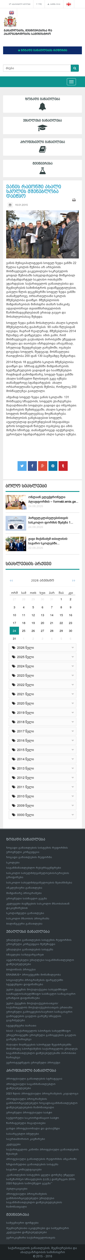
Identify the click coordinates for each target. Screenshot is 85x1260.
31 (51, 599)
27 (14, 599)
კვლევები (13, 1144)
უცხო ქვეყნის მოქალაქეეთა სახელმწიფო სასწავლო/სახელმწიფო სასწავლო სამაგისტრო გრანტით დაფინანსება (41, 993)
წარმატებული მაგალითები (26, 1123)
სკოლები (13, 862)
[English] (11, 12)
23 (70, 623)
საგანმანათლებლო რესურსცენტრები (33, 867)
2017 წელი (24, 731)
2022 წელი (24, 684)
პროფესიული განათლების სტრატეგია (34, 1078)
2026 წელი (24, 647)
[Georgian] (68, 4)
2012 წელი (24, 777)
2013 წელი (24, 768)
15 (61, 615)
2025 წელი (24, 656)
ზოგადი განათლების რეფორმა (29, 857)
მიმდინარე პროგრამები (24, 893)
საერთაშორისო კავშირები (25, 1138)
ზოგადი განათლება (42, 99)
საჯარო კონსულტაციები (24, 1169)
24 (14, 631)
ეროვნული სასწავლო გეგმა (26, 898)
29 (33, 599)
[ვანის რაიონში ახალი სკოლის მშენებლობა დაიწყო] (42, 231)
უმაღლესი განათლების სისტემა (29, 949)
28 (23, 599)
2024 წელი (24, 666)
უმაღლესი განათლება (42, 120)
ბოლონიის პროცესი (21, 969)
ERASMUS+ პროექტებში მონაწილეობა (33, 974)
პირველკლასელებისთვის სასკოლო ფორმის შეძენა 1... (50, 520)
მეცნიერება (43, 163)
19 (33, 623)
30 (42, 599)
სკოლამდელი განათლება (25, 913)
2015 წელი (24, 749)
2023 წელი (24, 675)
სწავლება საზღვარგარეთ (25, 954)
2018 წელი (24, 721)
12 (33, 615)
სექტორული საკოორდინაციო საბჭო (32, 1117)
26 (33, 631)
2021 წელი (24, 694)
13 (42, 615)
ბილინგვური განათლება (24, 923)
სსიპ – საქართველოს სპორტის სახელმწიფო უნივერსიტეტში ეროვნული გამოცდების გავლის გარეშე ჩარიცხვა (41, 1035)
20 (42, 623)
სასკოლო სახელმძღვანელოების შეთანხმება (39, 882)
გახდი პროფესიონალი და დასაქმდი (33, 1128)
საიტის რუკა (54, 4)
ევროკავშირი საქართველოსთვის (30, 1237)
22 (61, 623)
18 (23, 623)
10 (14, 615)
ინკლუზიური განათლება (24, 887)
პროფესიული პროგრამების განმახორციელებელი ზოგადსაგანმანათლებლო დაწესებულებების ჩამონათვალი (42, 1103)
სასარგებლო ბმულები (20, 4)
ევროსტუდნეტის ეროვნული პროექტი (33, 1062)
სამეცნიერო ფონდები (22, 1222)
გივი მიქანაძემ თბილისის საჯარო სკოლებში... (47, 541)
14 (51, 615)
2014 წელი (24, 759)
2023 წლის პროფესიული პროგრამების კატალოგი (42, 1093)
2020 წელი (24, 703)
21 (51, 623)
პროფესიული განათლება (42, 142)
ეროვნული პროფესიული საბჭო (29, 1112)
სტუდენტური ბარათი (21, 1025)
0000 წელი (24, 814)
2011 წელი (24, 786)
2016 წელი (24, 740)
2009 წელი (24, 805)
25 (23, 631)
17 (14, 623)
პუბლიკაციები (16, 1188)
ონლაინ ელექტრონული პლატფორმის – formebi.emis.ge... (53, 499)
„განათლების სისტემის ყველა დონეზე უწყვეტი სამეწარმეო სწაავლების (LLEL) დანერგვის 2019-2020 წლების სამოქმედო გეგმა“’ (41, 1179)
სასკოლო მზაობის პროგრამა (27, 918)
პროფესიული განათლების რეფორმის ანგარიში (41, 1159)
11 (23, 615)
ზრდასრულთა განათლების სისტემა (32, 1164)
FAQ (39, 4)
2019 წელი (24, 712)
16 (70, 615)
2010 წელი (24, 796)
